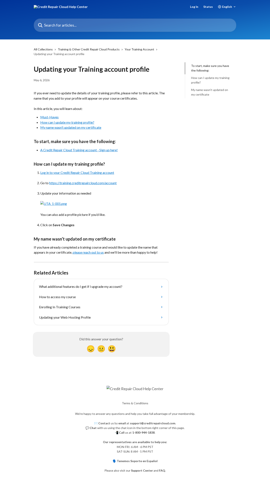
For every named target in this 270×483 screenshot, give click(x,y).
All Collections (43, 49)
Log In (194, 6)
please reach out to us (88, 252)
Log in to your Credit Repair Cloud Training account (77, 172)
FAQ (162, 470)
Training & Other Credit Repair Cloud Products (89, 49)
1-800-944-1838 (143, 432)
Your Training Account (139, 49)
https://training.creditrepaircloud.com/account (83, 183)
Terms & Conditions (135, 403)
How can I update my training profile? (67, 122)
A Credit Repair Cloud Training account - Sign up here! (79, 150)
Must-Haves (49, 117)
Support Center (142, 470)
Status (208, 6)
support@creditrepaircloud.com (152, 423)
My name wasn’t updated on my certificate (70, 127)
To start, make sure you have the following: (210, 68)
